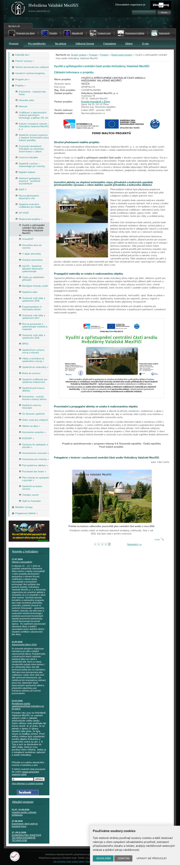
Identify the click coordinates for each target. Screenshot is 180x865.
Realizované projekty (122, 55)
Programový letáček (134, 33)
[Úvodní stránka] (18, 9)
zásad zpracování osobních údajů (25, 773)
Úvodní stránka (78, 55)
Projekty (53, 33)
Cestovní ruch (104, 33)
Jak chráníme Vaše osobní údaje (68, 861)
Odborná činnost (85, 43)
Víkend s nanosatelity (22, 562)
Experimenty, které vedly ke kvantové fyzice (25, 825)
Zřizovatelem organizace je (130, 4)
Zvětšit (157, 540)
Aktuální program (22, 801)
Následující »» (134, 544)
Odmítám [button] (124, 858)
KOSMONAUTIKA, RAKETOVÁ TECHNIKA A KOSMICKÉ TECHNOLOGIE (26, 838)
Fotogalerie (109, 43)
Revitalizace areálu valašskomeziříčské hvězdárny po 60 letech (28, 706)
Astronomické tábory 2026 (24, 644)
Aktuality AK (77, 33)
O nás (145, 43)
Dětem (129, 43)
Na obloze (60, 43)
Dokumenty (164, 33)
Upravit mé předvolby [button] (152, 858)
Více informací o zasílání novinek (27, 783)
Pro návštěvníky (37, 43)
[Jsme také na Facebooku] (27, 794)
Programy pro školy (25, 33)
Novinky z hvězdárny (25, 551)
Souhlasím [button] (103, 858)
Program (14, 43)
